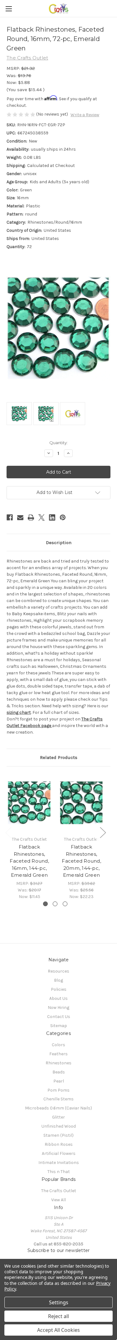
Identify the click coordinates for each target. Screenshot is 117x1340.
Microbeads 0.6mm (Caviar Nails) (58, 1108)
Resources (58, 971)
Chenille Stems (58, 1099)
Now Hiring (58, 1007)
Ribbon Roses (59, 1144)
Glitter (58, 1117)
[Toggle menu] (8, 8)
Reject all (58, 1316)
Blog (58, 980)
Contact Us (58, 1016)
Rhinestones (58, 1063)
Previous (8, 832)
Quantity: (58, 442)
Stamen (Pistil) (58, 1135)
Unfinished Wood (58, 1126)
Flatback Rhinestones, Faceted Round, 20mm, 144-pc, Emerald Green (81, 861)
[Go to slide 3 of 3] (65, 903)
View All (58, 1199)
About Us (58, 998)
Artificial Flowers (59, 1153)
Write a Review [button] (85, 114)
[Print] (31, 517)
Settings (58, 1302)
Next (102, 832)
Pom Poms (58, 1090)
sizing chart (19, 712)
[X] (41, 517)
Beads (58, 1072)
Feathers (58, 1054)
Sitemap (58, 1025)
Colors (58, 1044)
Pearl (58, 1081)
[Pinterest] (63, 517)
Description (58, 542)
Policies (58, 989)
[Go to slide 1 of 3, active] (45, 903)
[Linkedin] (52, 517)
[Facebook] (10, 517)
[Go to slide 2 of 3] (55, 903)
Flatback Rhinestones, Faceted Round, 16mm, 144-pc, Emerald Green (29, 861)
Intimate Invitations (58, 1162)
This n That (58, 1171)
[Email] (20, 517)
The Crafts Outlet (58, 1190)
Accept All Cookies (58, 1330)
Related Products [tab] (58, 757)
